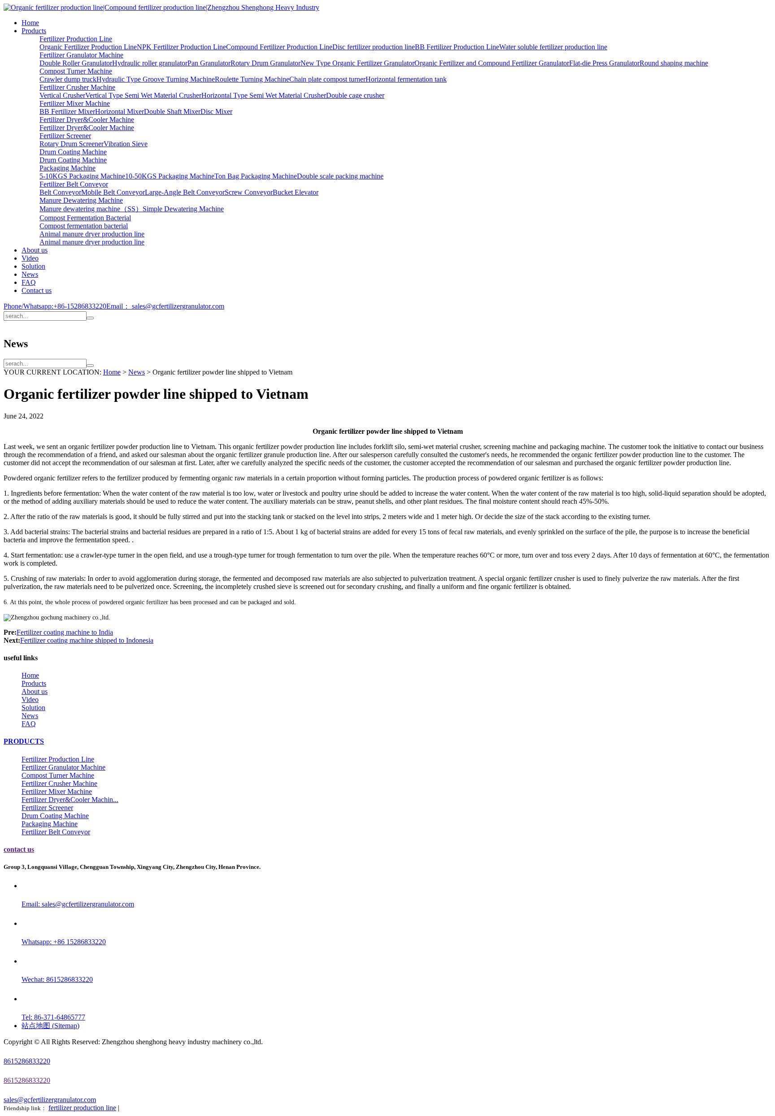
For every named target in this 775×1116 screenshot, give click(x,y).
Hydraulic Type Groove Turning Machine (155, 79)
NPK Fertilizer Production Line (181, 47)
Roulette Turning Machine (252, 79)
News (30, 274)
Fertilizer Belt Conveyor (73, 184)
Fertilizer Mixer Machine (74, 103)
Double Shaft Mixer (172, 111)
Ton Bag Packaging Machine (255, 176)
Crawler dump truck (67, 79)
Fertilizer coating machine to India (65, 632)
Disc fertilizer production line (373, 47)
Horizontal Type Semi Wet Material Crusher (263, 95)
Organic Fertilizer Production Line (88, 47)
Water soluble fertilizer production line (553, 47)
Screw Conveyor (249, 192)
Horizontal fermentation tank (406, 79)
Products (34, 31)
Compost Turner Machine (75, 71)
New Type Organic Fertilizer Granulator (357, 63)
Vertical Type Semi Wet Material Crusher (143, 95)
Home (30, 22)
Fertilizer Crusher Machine (77, 87)
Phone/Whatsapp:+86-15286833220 (55, 306)
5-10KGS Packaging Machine (82, 176)
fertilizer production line (82, 1108)
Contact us (37, 290)
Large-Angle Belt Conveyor (185, 192)
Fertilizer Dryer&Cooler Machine (86, 119)
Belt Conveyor (60, 192)
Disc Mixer (216, 111)
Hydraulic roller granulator (149, 63)
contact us (19, 849)
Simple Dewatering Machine (183, 209)
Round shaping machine (674, 63)
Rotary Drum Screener (71, 144)
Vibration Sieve (126, 144)
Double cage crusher (355, 95)
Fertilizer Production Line (75, 39)
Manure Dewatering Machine (81, 200)
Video (30, 258)
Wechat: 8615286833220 (57, 979)
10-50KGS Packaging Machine (169, 176)
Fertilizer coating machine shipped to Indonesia (86, 640)
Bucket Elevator (295, 192)
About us (35, 250)
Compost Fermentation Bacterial (85, 218)
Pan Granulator (209, 63)
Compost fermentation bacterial (83, 226)
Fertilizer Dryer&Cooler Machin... (70, 799)
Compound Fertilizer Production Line (279, 47)
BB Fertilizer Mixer (67, 111)
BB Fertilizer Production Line (457, 47)
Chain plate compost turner (327, 79)
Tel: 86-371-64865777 (53, 1017)
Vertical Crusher (62, 95)
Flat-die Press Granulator (604, 63)
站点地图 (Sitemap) (50, 1025)
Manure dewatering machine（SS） (91, 209)
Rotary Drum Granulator (265, 63)
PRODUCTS (24, 741)
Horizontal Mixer (119, 111)
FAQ (29, 282)
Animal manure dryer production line (91, 234)
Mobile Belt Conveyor (113, 192)
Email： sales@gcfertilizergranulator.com (165, 306)
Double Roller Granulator (75, 63)
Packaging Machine (67, 168)
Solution (33, 266)
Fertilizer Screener (65, 136)
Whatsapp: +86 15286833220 (64, 942)
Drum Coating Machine (73, 152)
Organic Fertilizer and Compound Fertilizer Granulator (491, 63)
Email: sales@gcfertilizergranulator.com (78, 904)
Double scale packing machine (340, 176)
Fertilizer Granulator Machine (81, 55)
